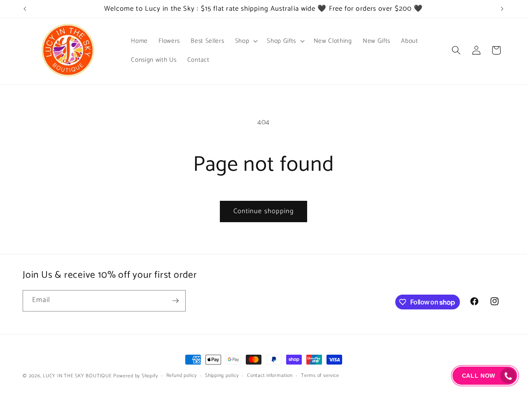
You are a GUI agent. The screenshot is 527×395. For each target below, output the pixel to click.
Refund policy (181, 376)
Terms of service (320, 376)
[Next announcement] (502, 9)
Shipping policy (222, 376)
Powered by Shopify (135, 376)
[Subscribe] (175, 300)
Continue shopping (263, 211)
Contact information (270, 376)
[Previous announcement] (25, 9)
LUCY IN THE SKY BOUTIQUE (77, 376)
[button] (246, 40)
